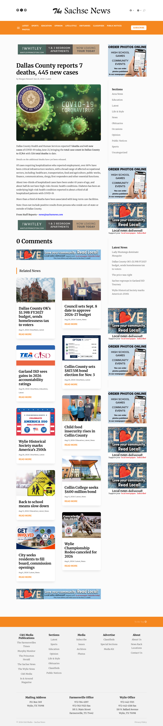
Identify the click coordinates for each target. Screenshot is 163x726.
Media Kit (109, 649)
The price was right (122, 274)
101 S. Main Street (81, 709)
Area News (34, 330)
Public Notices (114, 26)
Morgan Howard (26, 79)
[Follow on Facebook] (17, 10)
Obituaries (84, 26)
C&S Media (26, 673)
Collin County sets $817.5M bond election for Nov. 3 (80, 370)
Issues (81, 644)
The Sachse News (26, 664)
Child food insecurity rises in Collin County (80, 431)
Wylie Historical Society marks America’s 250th (32, 445)
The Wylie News (26, 669)
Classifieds (98, 26)
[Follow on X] (21, 10)
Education (46, 26)
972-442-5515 (127, 702)
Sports (34, 26)
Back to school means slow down (34, 504)
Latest (25, 26)
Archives (81, 649)
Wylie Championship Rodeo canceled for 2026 (81, 550)
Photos (26, 30)
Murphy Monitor (26, 651)
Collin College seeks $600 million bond (81, 489)
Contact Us (136, 652)
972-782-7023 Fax (81, 705)
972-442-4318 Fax (127, 705)
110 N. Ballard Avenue (127, 709)
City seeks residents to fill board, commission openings (35, 561)
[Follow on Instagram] (25, 10)
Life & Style (71, 26)
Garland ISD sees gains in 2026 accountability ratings (33, 377)
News (47, 511)
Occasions (117, 129)
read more (25, 334)
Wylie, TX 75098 (35, 705)
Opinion (59, 26)
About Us (136, 639)
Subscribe (138, 27)
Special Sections (109, 644)
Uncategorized (119, 152)
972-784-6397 (81, 702)
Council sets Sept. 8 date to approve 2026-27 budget (81, 310)
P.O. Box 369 (36, 702)
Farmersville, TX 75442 (81, 713)
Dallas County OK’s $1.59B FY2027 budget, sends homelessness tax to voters (35, 316)
